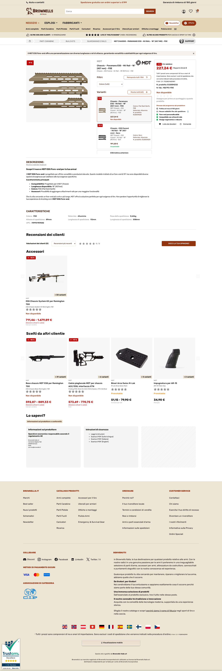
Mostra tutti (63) (137, 92)
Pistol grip (157, 402)
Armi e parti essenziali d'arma (136, 522)
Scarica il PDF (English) (100, 442)
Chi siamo (174, 504)
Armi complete (32, 29)
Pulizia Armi (166, 29)
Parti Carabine (47, 29)
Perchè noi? (128, 498)
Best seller (28, 504)
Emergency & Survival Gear (91, 522)
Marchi (26, 498)
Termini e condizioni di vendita (136, 510)
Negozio (31, 22)
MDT (99, 61)
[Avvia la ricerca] (150, 11)
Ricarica (96, 29)
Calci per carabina (31, 325)
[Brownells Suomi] (138, 627)
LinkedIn (79, 559)
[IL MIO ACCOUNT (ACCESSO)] (184, 11)
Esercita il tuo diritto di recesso (184, 510)
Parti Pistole (61, 29)
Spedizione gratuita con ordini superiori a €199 (104, 2)
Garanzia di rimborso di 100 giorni (179, 2)
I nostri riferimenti (177, 522)
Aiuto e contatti (36, 2)
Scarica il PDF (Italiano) (99, 439)
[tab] (44, 421)
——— (175, 28)
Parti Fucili (74, 29)
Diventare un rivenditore (181, 516)
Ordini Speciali (176, 534)
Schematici (28, 516)
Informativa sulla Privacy (181, 528)
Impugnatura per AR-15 (165, 383)
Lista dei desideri (191, 11)
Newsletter (28, 522)
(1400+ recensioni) (118, 35)
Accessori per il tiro (111, 29)
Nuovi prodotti (30, 510)
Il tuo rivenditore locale (133, 504)
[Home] (29, 41)
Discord (31, 559)
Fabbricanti (71, 22)
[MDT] (143, 63)
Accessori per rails (116, 402)
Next (198, 276)
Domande (187, 124)
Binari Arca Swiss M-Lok (123, 383)
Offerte (191, 23)
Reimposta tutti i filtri (135, 77)
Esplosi (49, 22)
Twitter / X (96, 559)
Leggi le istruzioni (97, 434)
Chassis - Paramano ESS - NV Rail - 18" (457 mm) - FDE (119, 107)
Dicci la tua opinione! (178, 243)
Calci (69, 407)
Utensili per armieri (130, 29)
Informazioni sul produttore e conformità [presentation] (44, 421)
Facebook (63, 559)
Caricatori (86, 29)
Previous (23, 276)
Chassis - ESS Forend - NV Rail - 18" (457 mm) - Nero (119, 133)
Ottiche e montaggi (150, 29)
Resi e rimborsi (129, 516)
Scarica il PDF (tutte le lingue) (102, 437)
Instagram (47, 559)
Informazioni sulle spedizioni (136, 528)
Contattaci (174, 498)
